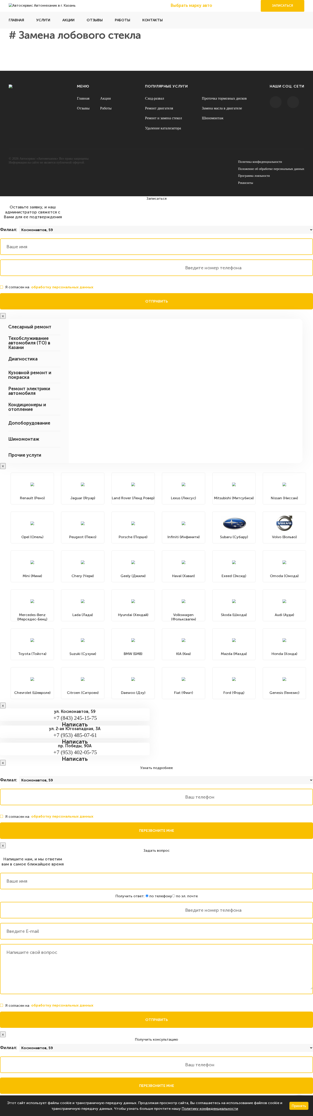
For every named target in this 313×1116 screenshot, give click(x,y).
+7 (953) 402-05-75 (75, 752)
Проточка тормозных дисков (224, 98)
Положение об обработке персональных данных (271, 169)
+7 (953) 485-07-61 (75, 735)
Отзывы (94, 20)
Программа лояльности (254, 175)
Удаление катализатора (163, 128)
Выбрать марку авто (191, 5)
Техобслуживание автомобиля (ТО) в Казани (29, 343)
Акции (68, 20)
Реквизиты (245, 183)
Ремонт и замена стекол (163, 118)
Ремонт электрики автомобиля (29, 391)
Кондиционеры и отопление (27, 407)
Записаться (282, 6)
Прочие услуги (24, 455)
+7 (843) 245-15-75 (75, 718)
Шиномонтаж (212, 118)
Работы (122, 20)
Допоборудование (29, 423)
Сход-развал (154, 98)
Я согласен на (49, 287)
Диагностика (23, 359)
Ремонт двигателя (159, 108)
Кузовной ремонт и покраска (29, 375)
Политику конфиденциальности (210, 1108)
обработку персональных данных (62, 287)
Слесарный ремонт (29, 327)
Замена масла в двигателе (222, 108)
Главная (16, 20)
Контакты (152, 20)
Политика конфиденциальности (260, 162)
